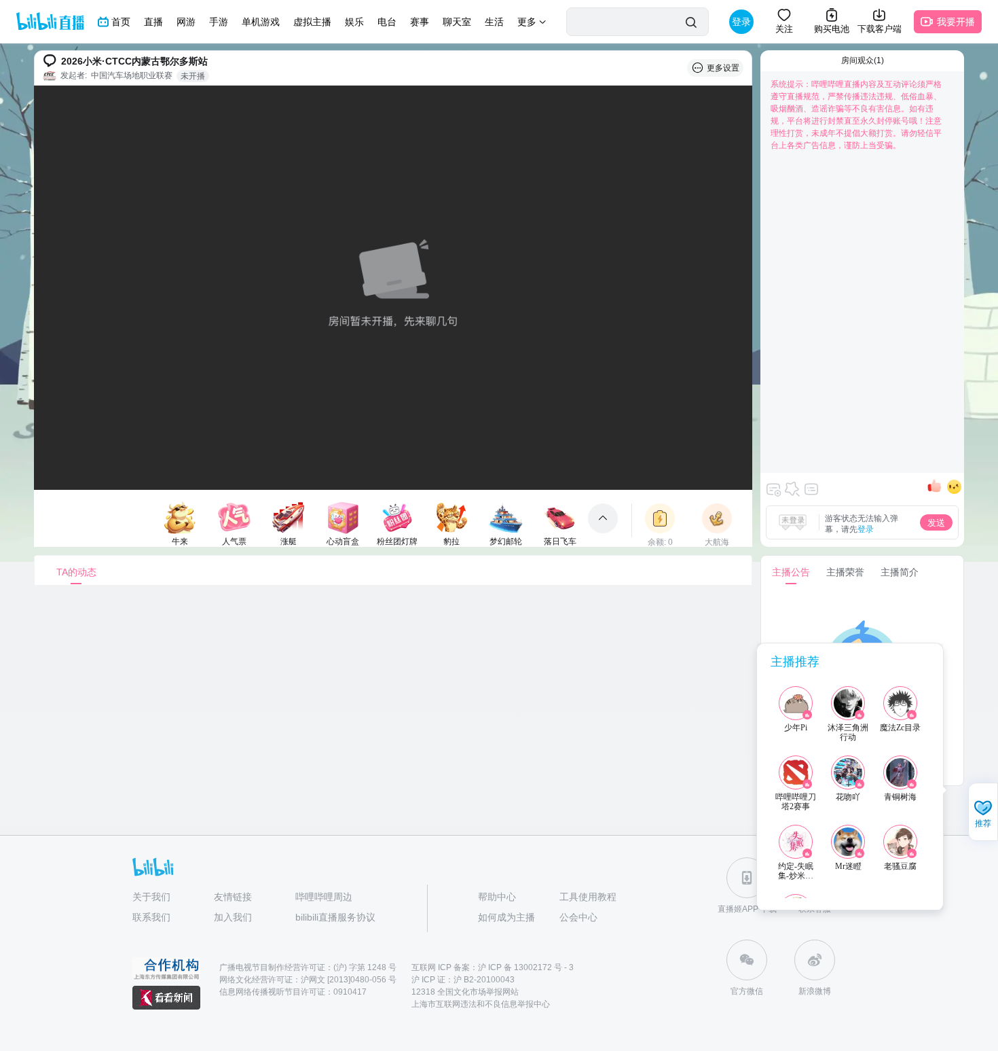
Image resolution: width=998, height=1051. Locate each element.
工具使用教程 (587, 896)
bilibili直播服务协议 (335, 917)
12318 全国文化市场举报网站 (465, 992)
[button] (983, 813)
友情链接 (233, 896)
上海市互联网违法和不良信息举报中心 (480, 1004)
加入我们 (233, 917)
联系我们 (151, 917)
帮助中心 (497, 896)
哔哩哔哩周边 (323, 896)
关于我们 (151, 896)
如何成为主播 (506, 917)
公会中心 (578, 917)
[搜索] (691, 22)
